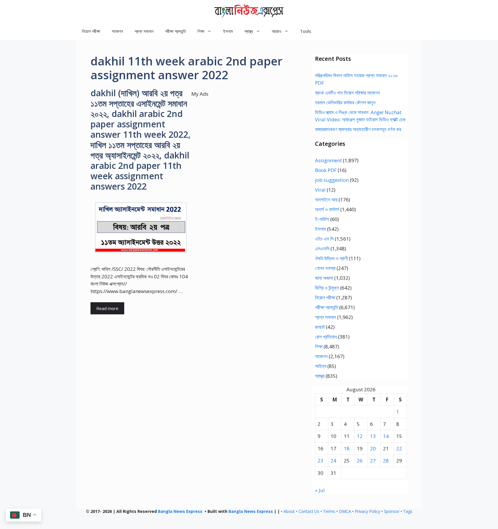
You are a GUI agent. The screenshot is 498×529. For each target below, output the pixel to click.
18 (347, 448)
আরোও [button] (276, 31)
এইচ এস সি (324, 238)
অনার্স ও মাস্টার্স (327, 209)
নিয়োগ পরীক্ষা (91, 31)
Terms (329, 511)
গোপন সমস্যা (325, 268)
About (289, 511)
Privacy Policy (367, 511)
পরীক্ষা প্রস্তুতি (175, 31)
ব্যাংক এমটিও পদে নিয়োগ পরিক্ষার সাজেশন (347, 92)
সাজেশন (117, 31)
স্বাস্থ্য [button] (248, 31)
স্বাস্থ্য (320, 376)
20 (373, 448)
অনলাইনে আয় (326, 199)
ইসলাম (228, 31)
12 (360, 436)
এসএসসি (322, 248)
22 (399, 448)
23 (320, 460)
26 (360, 460)
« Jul (320, 490)
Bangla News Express (180, 511)
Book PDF (326, 170)
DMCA (345, 511)
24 (333, 460)
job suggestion (332, 180)
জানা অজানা (324, 278)
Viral (320, 189)
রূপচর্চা (320, 327)
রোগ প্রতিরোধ (326, 336)
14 (386, 436)
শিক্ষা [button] (200, 31)
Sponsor (391, 511)
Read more (107, 308)
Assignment (328, 160)
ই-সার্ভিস (322, 219)
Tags (407, 511)
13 (373, 436)
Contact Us (309, 511)
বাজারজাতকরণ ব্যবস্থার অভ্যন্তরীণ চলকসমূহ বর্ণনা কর (358, 129)
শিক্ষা (318, 346)
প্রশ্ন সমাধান (144, 31)
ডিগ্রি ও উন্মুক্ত (327, 287)
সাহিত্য (320, 366)
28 (386, 460)
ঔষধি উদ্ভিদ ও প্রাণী (331, 258)
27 (373, 460)
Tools (305, 31)
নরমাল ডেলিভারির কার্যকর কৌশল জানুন (345, 102)
